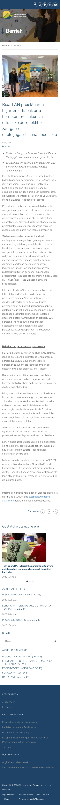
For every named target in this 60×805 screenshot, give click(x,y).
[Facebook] (49, 511)
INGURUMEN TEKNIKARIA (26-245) (21, 594)
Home (5, 45)
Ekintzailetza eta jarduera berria (19, 722)
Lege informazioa (9, 794)
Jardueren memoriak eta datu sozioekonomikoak (28, 767)
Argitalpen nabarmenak (15, 762)
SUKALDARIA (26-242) (15, 672)
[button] (27, 581)
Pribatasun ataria (26, 794)
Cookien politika (42, 794)
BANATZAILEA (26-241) (15, 677)
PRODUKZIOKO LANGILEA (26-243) (21, 620)
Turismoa (7, 747)
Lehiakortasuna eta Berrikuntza (19, 727)
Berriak (17, 45)
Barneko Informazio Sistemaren (31, 799)
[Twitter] (55, 511)
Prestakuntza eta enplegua (17, 732)
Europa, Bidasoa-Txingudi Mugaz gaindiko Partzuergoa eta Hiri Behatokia (25, 740)
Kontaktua (7, 707)
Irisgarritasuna (10, 799)
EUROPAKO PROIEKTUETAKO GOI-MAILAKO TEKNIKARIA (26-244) (26, 607)
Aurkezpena (8, 702)
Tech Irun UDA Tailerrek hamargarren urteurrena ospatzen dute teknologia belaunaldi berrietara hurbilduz (27, 569)
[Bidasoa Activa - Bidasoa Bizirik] (14, 15)
